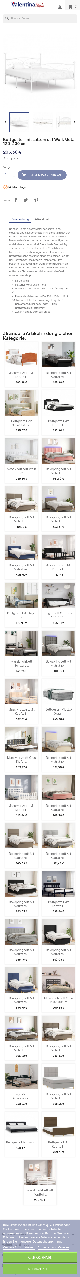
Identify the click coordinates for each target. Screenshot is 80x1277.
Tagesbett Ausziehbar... (22, 1096)
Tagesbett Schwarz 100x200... (58, 615)
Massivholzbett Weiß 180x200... (21, 471)
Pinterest (36, 200)
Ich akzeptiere (40, 1269)
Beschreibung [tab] (20, 219)
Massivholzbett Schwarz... (21, 663)
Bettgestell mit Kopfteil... (58, 423)
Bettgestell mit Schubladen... (21, 423)
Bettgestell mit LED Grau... (58, 711)
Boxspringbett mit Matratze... (58, 375)
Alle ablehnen (40, 1257)
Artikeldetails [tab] (42, 219)
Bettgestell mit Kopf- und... (21, 615)
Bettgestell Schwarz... (21, 1142)
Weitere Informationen (19, 1247)
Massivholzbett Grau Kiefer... (21, 760)
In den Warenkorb (42, 175)
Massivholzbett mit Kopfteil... (21, 375)
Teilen (15, 200)
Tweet (26, 200)
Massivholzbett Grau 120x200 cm (58, 1000)
